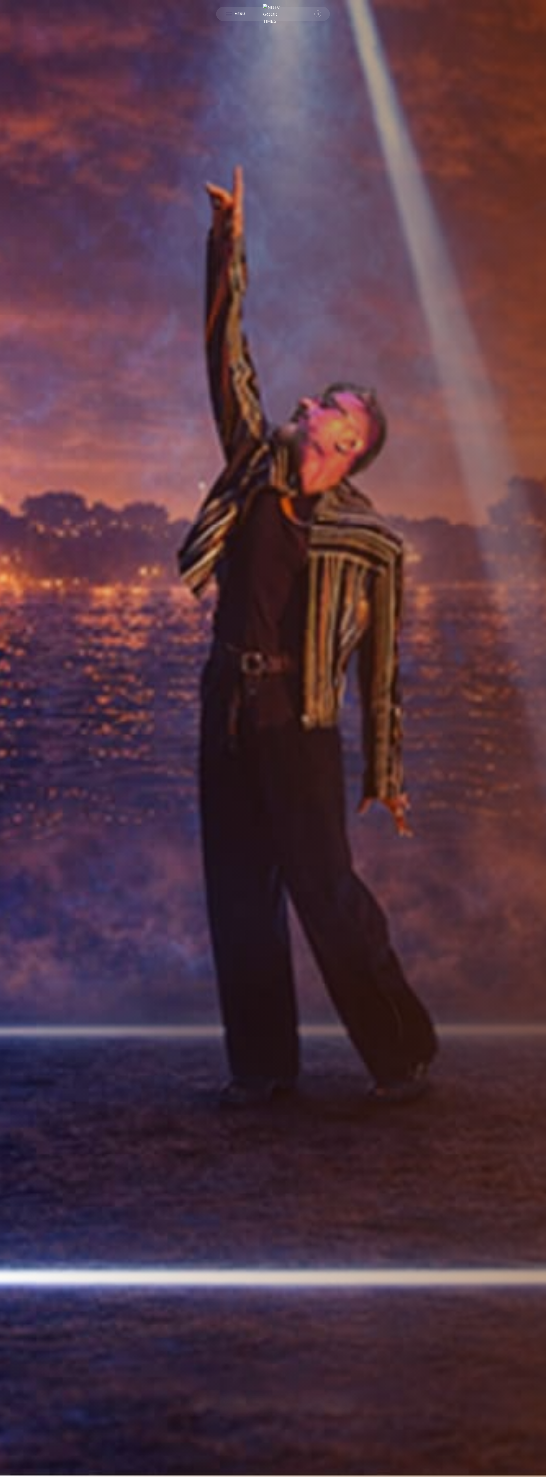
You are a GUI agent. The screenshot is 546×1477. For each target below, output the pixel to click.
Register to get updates (273, 1430)
